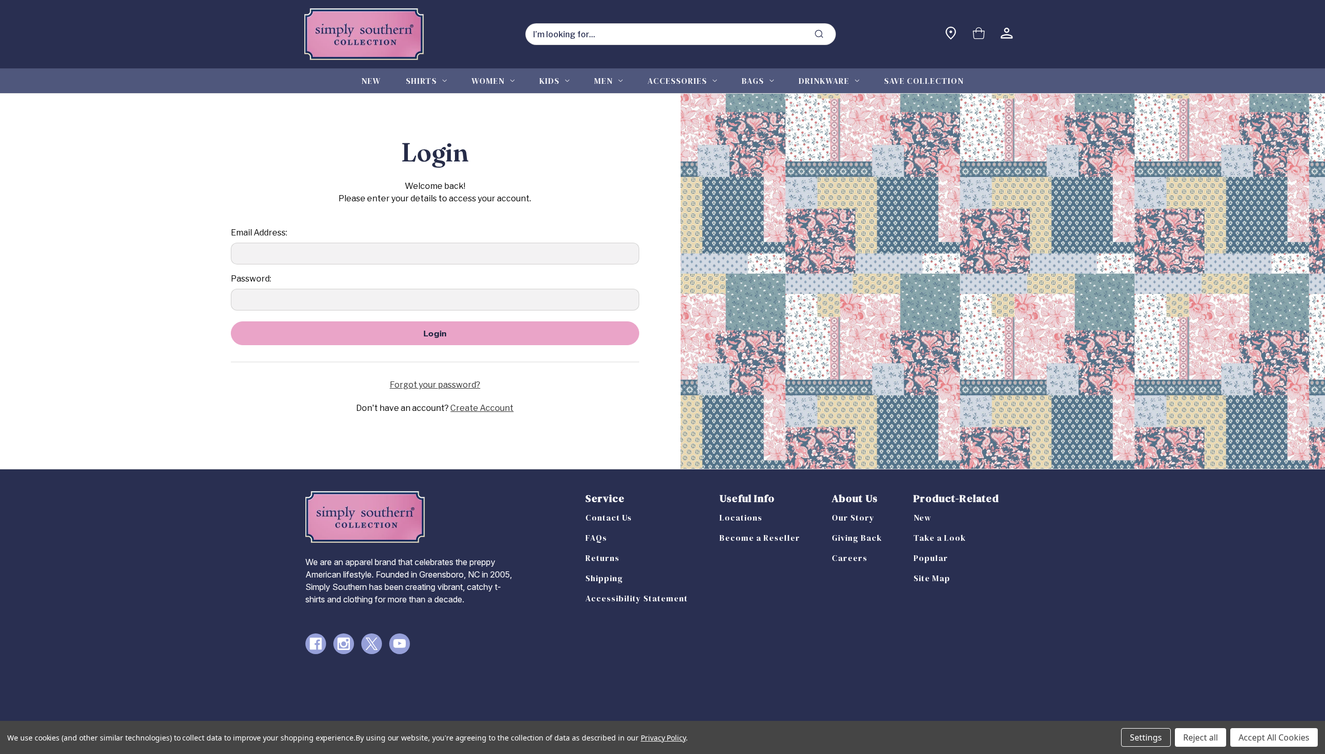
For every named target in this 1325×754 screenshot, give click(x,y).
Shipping (604, 578)
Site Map (932, 578)
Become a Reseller (759, 537)
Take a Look (940, 537)
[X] (371, 643)
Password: (251, 279)
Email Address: (259, 233)
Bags (753, 80)
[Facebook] (315, 643)
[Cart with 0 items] (979, 34)
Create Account (481, 408)
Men (603, 80)
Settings (1146, 737)
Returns (602, 558)
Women (488, 80)
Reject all (1200, 737)
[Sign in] (1007, 34)
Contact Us (608, 517)
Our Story (853, 517)
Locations (740, 517)
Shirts (421, 80)
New (371, 80)
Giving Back (857, 537)
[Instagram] (343, 643)
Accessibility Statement (636, 598)
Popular (931, 558)
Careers (849, 558)
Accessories (677, 80)
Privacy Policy (663, 738)
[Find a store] (951, 34)
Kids (549, 80)
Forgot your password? (435, 385)
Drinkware (824, 80)
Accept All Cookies (1274, 737)
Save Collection (924, 80)
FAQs (596, 537)
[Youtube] (399, 643)
